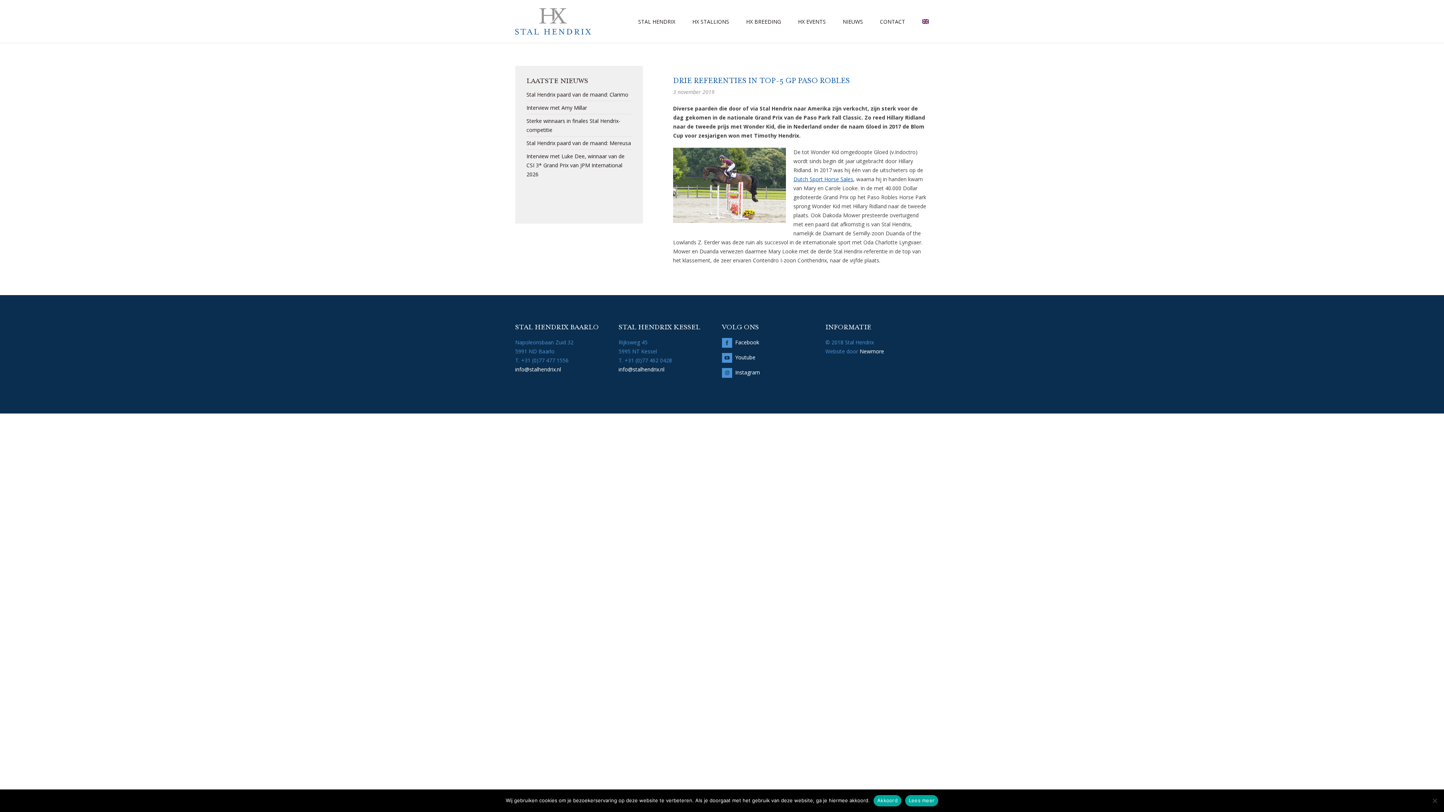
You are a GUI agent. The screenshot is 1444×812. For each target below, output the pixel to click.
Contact (892, 21)
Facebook (747, 342)
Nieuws (853, 21)
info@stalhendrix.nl (538, 369)
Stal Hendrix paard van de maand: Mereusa (578, 143)
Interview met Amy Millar (556, 107)
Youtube (745, 357)
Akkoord (887, 800)
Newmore (872, 351)
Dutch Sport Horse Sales (823, 179)
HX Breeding (763, 21)
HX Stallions (710, 21)
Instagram (747, 372)
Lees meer (921, 800)
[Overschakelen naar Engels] (925, 21)
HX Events (812, 21)
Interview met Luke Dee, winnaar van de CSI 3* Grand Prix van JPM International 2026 (575, 165)
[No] (1434, 800)
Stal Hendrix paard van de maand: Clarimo (577, 94)
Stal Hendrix (656, 21)
